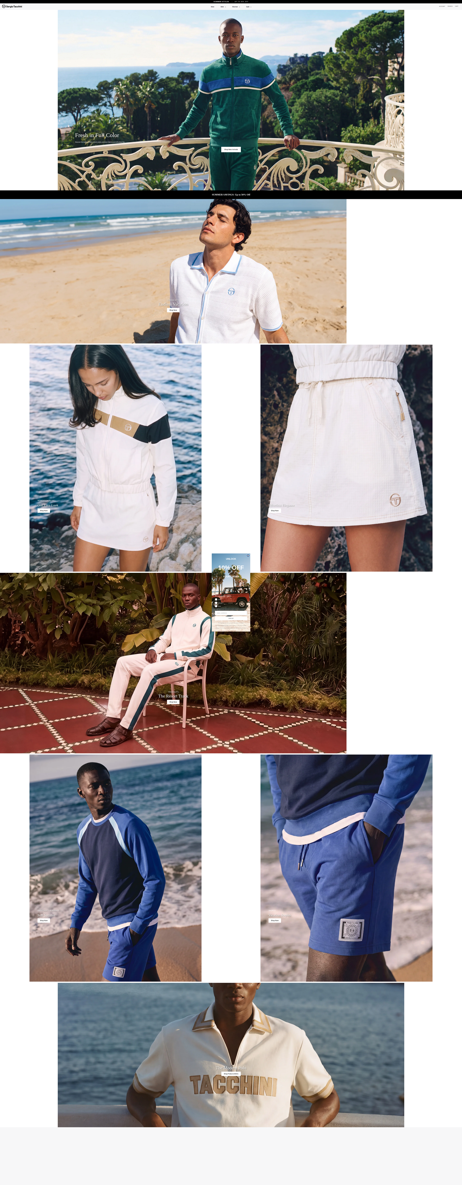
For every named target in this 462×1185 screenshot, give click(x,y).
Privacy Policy (225, 625)
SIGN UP (231, 618)
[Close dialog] (248, 555)
